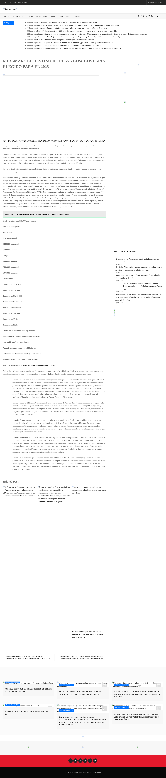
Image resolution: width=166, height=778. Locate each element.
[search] (158, 16)
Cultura (29, 16)
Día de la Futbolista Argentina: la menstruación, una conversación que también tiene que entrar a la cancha (79, 48)
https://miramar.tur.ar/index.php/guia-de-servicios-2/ (33, 365)
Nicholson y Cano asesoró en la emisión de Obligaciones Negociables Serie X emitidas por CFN (137, 694)
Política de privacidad (20, 2)
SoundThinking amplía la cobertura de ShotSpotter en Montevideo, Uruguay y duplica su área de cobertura (81, 657)
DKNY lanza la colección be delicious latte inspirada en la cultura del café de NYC (69, 45)
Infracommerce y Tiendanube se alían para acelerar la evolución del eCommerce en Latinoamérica (137, 717)
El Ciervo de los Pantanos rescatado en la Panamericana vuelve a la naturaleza (67, 22)
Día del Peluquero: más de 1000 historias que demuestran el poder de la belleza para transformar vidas (77, 31)
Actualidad (18, 16)
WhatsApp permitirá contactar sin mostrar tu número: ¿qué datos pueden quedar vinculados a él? (75, 42)
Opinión (53, 16)
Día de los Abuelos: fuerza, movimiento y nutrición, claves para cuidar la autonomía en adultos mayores (78, 25)
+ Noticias (64, 16)
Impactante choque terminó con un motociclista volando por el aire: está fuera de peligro (72, 28)
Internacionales (12, 682)
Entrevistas (41, 16)
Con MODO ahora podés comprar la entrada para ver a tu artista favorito (65, 40)
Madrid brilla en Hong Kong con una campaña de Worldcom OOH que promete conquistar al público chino (28, 657)
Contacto (7, 2)
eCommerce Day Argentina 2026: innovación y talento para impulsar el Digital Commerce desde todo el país (79, 37)
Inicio (6, 16)
